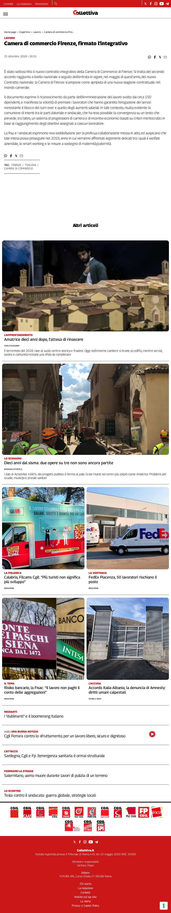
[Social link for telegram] (167, 3)
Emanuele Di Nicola (13, 469)
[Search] (55, 4)
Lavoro (37, 32)
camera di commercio (18, 168)
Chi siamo (85, 883)
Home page (10, 32)
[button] (149, 57)
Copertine (24, 32)
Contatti (8, 3)
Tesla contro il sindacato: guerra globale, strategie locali (50, 795)
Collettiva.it (85, 850)
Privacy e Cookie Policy (85, 905)
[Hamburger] (5, 14)
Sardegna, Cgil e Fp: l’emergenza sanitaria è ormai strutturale (54, 755)
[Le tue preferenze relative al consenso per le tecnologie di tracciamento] (164, 906)
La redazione (24, 3)
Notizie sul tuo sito (85, 896)
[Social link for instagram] (155, 3)
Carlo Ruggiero (11, 346)
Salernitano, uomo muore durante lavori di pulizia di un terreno (55, 775)
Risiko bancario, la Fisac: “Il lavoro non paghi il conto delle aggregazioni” (42, 689)
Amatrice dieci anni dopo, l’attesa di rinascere (43, 339)
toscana (30, 165)
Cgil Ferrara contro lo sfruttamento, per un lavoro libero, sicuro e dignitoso (64, 736)
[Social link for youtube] (162, 3)
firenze (16, 165)
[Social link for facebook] (150, 3)
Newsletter (41, 3)
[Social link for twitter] (145, 3)
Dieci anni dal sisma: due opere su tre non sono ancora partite (58, 462)
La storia (85, 901)
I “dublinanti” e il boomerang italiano (33, 716)
